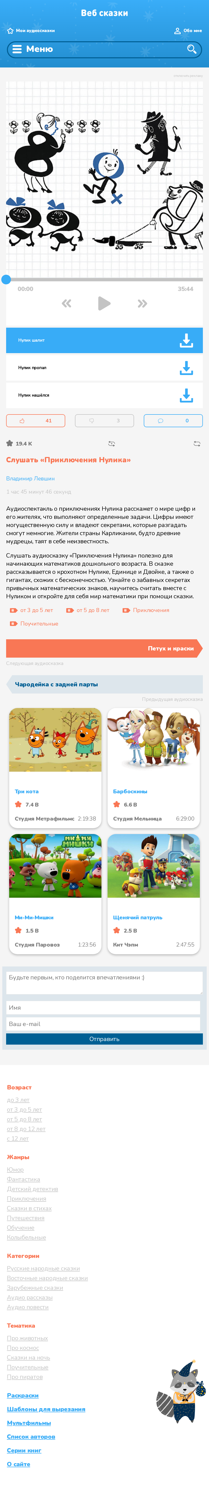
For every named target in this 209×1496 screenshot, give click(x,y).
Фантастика (23, 1179)
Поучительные (27, 1367)
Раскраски (23, 1395)
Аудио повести (28, 1307)
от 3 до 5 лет (24, 1109)
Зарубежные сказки (35, 1288)
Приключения (26, 1199)
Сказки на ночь (28, 1357)
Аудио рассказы (30, 1297)
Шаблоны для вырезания (46, 1409)
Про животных (27, 1338)
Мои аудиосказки (35, 31)
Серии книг (24, 1450)
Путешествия (25, 1218)
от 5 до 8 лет (24, 1119)
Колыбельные (26, 1237)
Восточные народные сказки (47, 1278)
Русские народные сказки (43, 1268)
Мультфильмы (29, 1423)
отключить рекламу (188, 76)
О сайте (18, 1464)
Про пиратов (25, 1377)
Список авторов (31, 1437)
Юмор (15, 1170)
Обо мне (193, 31)
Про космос (23, 1348)
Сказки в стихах (29, 1208)
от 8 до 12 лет (26, 1129)
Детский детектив (32, 1189)
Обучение (20, 1228)
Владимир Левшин (30, 478)
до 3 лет (18, 1100)
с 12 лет (18, 1138)
